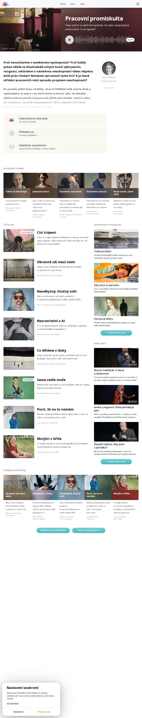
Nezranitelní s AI (51, 320)
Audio (72, 4)
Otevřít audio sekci (116, 332)
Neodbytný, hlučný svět (57, 291)
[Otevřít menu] (138, 4)
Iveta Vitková (109, 77)
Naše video (100, 343)
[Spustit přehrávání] (69, 39)
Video (82, 4)
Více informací (12, 703)
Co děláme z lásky (51, 350)
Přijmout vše (44, 711)
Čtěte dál (9, 224)
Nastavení (18, 711)
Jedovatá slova (41, 191)
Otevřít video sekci (116, 461)
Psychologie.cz (5, 4)
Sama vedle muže (51, 379)
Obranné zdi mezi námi (56, 262)
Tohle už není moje (16, 191)
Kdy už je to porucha (106, 285)
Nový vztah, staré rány (123, 193)
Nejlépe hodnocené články (53, 530)
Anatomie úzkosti (96, 191)
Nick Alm (12, 48)
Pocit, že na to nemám (55, 409)
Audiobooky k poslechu (107, 224)
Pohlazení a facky (42, 493)
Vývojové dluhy (103, 318)
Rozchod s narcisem (70, 191)
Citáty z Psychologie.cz (89, 530)
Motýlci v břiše (49, 438)
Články (63, 4)
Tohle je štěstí (102, 251)
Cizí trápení (46, 232)
